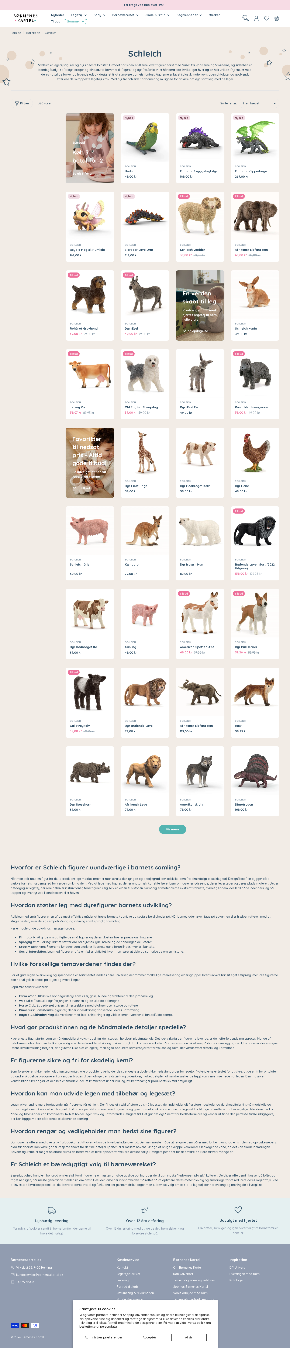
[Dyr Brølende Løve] (145, 692)
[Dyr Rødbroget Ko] (90, 613)
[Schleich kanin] (255, 294)
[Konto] (256, 18)
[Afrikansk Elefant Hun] (255, 216)
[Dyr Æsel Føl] (200, 373)
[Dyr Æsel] (145, 294)
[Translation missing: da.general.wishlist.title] (266, 18)
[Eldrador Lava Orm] (145, 216)
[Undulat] (145, 137)
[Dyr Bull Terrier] (255, 613)
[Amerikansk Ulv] (200, 770)
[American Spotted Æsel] (200, 613)
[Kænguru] (145, 530)
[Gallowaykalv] (90, 692)
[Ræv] (255, 692)
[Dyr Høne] (255, 452)
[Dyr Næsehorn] (90, 770)
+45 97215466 (25, 1282)
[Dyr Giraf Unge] (145, 452)
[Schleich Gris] (90, 530)
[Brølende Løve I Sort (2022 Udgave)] (255, 530)
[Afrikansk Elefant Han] (200, 692)
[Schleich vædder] (200, 216)
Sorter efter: (228, 103)
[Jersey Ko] (90, 373)
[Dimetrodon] (255, 770)
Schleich (130, 166)
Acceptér (149, 1337)
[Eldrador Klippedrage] (255, 137)
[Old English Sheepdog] (145, 373)
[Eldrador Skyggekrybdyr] (200, 137)
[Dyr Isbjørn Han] (200, 530)
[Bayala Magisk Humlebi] (90, 216)
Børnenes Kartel (33, 1337)
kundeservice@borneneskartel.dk (39, 1275)
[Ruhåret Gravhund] (90, 294)
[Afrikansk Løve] (145, 770)
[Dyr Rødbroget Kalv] (200, 452)
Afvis (189, 1337)
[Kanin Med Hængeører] (255, 373)
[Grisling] (145, 613)
